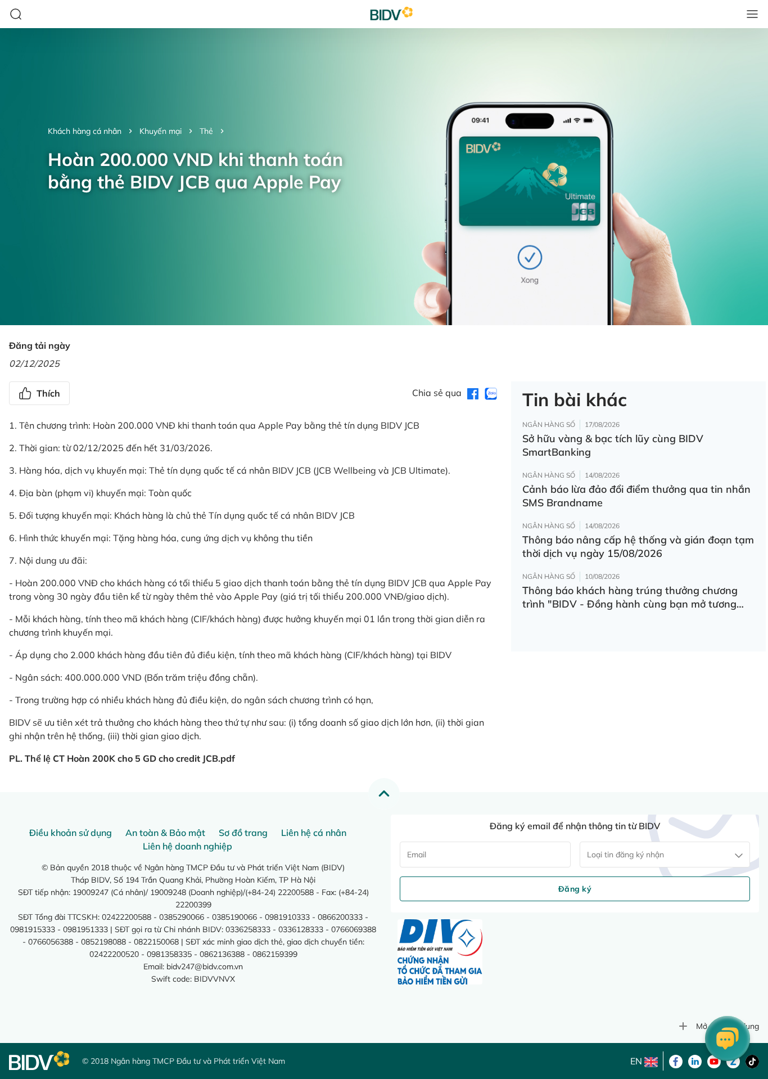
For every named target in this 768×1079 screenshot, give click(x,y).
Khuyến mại (160, 131)
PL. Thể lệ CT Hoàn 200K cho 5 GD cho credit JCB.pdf (122, 758)
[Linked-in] (695, 1060)
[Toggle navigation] (752, 14)
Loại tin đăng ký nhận (625, 854)
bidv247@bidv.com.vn (204, 966)
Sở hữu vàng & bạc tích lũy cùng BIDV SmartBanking (612, 445)
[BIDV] (40, 1061)
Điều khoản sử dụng (70, 832)
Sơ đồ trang (243, 832)
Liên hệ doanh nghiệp (187, 846)
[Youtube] (714, 1060)
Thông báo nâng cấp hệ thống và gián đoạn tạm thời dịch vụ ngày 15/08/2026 (638, 546)
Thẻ (206, 131)
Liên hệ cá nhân (313, 832)
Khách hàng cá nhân (84, 131)
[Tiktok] (752, 1060)
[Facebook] (676, 1060)
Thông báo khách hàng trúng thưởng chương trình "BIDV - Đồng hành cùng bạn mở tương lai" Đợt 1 (630, 597)
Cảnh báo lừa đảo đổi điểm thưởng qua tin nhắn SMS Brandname (636, 496)
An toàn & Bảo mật (165, 832)
